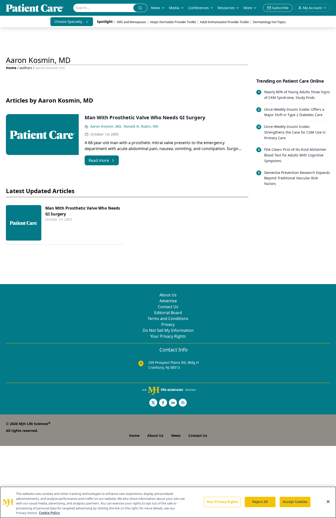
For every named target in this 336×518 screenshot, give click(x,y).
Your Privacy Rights (168, 336)
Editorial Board (168, 312)
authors (25, 67)
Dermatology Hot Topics (269, 22)
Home (11, 67)
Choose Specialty (68, 21)
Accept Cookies (295, 502)
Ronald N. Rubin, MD (141, 126)
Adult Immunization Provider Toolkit (224, 22)
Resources (226, 7)
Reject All (260, 502)
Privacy (168, 324)
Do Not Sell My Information (168, 330)
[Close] (328, 501)
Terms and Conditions (168, 318)
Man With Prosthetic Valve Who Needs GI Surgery (82, 211)
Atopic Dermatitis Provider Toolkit (173, 22)
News (155, 7)
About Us (168, 295)
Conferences (198, 7)
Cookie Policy (49, 513)
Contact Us (168, 306)
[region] (168, 502)
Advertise (168, 301)
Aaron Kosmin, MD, (106, 126)
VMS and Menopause (131, 22)
